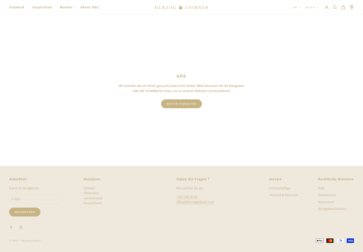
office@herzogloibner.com (195, 202)
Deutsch (310, 7)
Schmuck (17, 7)
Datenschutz (327, 195)
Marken (66, 7)
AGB (321, 188)
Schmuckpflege (280, 188)
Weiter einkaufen (181, 104)
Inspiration (42, 7)
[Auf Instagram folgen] (21, 227)
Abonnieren (25, 212)
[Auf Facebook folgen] (11, 227)
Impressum (326, 202)
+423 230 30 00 (186, 197)
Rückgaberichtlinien (332, 209)
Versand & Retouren (283, 195)
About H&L (89, 7)
